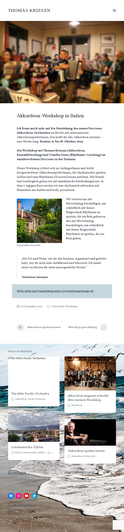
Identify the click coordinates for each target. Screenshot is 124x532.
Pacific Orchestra (36, 399)
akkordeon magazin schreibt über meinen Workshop (88, 398)
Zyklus (41, 452)
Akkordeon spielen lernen (86, 451)
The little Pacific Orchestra (30, 394)
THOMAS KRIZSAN (29, 10)
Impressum (15, 509)
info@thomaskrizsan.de (79, 472)
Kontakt (13, 514)
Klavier (18, 452)
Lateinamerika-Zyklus (27, 447)
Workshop (71, 306)
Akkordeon (21, 399)
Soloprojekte (30, 452)
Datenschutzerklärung (22, 505)
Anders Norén (68, 525)
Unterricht (58, 306)
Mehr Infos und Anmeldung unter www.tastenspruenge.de (55, 291)
